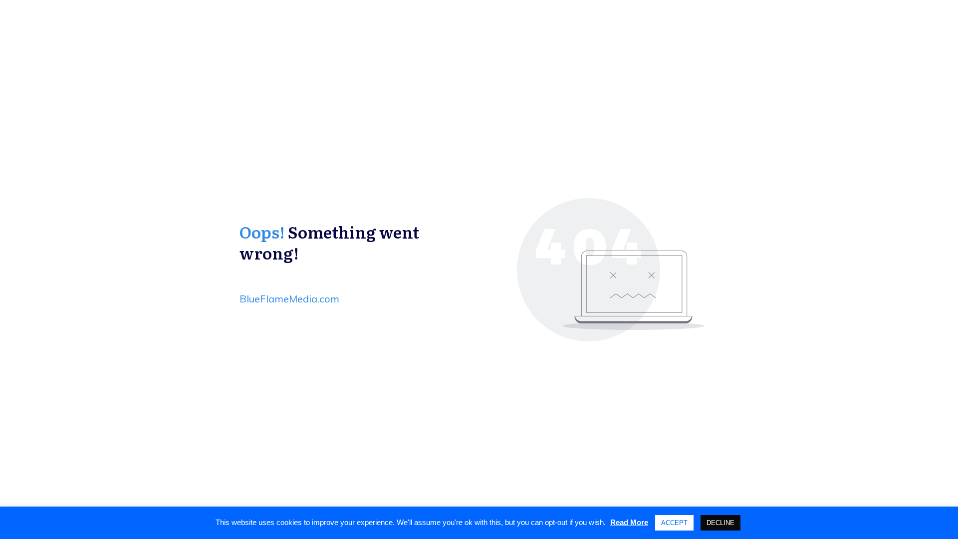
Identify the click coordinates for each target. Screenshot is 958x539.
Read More (629, 522)
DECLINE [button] (720, 523)
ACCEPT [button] (674, 523)
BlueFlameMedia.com (289, 298)
